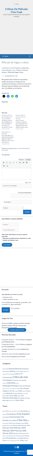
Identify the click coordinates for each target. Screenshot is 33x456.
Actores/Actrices (15, 369)
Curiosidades (7, 380)
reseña (18, 438)
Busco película (6, 356)
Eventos (17, 383)
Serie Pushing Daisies (11, 440)
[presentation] (3, 162)
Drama (14, 423)
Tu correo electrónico (24, 192)
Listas (20, 391)
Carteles (25, 371)
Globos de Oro (6, 388)
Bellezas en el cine (16, 371)
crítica (10, 423)
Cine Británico (11, 414)
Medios (24, 391)
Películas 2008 (20, 431)
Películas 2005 (8, 428)
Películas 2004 (25, 425)
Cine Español (23, 414)
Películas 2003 (17, 425)
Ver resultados (15, 308)
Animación (25, 369)
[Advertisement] (16, 36)
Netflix (26, 423)
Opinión (20, 393)
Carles (3, 76)
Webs (22, 400)
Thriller (22, 440)
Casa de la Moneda (22, 148)
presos (3, 150)
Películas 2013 (12, 435)
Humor (26, 388)
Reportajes (6, 400)
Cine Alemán (24, 411)
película (4, 425)
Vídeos (17, 400)
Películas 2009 (8, 433)
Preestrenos (11, 438)
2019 (4, 369)
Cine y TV (19, 374)
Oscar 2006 (25, 393)
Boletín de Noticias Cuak (10, 240)
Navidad (22, 423)
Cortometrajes (7, 377)
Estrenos (11, 383)
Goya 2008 (11, 388)
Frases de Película (24, 386)
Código (28, 160)
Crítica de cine (20, 377)
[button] (3, 162)
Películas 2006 (20, 428)
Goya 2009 (17, 388)
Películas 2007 (9, 431)
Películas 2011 (25, 433)
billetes (15, 148)
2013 (7, 411)
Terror (17, 440)
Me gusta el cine (7, 297)
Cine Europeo (15, 417)
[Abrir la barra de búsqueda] (30, 56)
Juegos (16, 391)
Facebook (16, 453)
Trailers (13, 400)
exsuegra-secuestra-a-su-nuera (11, 349)
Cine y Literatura (10, 374)
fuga (28, 148)
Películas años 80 (20, 436)
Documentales (22, 380)
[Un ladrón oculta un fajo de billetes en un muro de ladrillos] (9, 122)
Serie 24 (22, 438)
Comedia (6, 423)
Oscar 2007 (6, 395)
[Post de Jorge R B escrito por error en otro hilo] (23, 122)
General (18, 423)
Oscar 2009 (20, 395)
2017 (15, 411)
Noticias (9, 393)
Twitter (27, 451)
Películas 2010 (17, 433)
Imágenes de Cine (9, 391)
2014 (13, 411)
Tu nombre (7, 202)
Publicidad (27, 398)
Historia (22, 388)
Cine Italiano (13, 420)
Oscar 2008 (13, 395)
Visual (21, 160)
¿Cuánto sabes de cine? (17, 330)
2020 (7, 369)
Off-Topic (15, 393)
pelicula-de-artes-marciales (10, 354)
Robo (6, 150)
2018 (18, 411)
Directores (15, 380)
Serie (10, 400)
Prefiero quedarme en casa (10, 299)
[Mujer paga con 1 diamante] (9, 138)
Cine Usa (22, 420)
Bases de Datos (6, 371)
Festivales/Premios (10, 386)
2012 (4, 411)
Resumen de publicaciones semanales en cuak (17, 238)
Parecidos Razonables (10, 398)
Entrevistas (5, 383)
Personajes (21, 398)
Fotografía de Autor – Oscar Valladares (14, 339)
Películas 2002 (9, 425)
